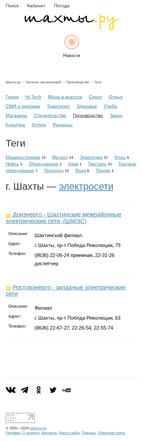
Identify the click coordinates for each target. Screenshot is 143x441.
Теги (97, 82)
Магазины (16, 115)
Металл (60, 157)
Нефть (12, 163)
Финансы (62, 124)
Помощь (88, 433)
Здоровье (86, 106)
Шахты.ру (13, 82)
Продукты (54, 170)
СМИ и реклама (23, 106)
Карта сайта (69, 433)
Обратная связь (111, 433)
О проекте (31, 433)
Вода (80, 170)
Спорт (95, 96)
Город (12, 96)
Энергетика (91, 157)
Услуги (39, 124)
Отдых (116, 96)
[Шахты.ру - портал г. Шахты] (71, 28)
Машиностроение (23, 157)
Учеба (110, 106)
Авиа (73, 163)
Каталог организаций (43, 82)
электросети (86, 186)
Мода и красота (65, 96)
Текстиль (97, 163)
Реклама (13, 433)
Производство (78, 82)
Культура (15, 124)
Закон (116, 115)
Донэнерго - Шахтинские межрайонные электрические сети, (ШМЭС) (63, 217)
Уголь (120, 157)
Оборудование (43, 163)
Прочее (103, 170)
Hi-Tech (33, 96)
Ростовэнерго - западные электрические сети (65, 290)
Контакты (49, 433)
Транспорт (58, 106)
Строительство (50, 115)
